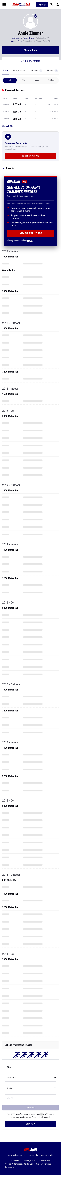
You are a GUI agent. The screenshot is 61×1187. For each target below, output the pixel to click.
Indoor (37, 80)
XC (23, 80)
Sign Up (42, 4)
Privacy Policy (29, 1161)
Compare (30, 1107)
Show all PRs (7, 126)
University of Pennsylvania (23, 38)
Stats (5, 70)
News (52, 70)
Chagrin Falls (16, 41)
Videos (36, 70)
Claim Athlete (30, 50)
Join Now (30, 1123)
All (9, 80)
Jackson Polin (47, 1155)
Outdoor (51, 80)
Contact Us (16, 1161)
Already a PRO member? (19, 240)
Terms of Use (44, 1161)
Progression (19, 70)
